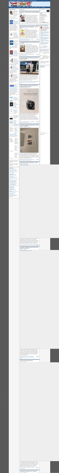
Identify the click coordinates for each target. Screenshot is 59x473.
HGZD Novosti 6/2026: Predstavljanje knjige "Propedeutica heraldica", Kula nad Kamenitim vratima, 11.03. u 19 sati (45, 38)
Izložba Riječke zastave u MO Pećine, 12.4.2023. (29, 162)
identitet (10, 178)
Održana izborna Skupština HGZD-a (26, 360)
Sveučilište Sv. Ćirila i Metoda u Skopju (28, 82)
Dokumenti (31, 7)
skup (24, 24)
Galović (23, 467)
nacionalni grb (12, 184)
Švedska (26, 24)
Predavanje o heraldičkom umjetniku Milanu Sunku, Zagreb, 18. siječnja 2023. (29, 248)
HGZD (10, 175)
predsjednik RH (12, 188)
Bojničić (23, 356)
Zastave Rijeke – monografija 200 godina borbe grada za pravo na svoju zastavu (15, 53)
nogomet (29, 81)
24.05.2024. (22, 14)
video (28, 122)
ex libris (26, 356)
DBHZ (22, 54)
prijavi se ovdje (44, 47)
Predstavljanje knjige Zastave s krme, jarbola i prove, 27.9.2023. (29, 43)
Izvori (39, 7)
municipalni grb (32, 121)
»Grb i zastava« (19, 7)
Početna (11, 7)
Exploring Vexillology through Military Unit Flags (16, 141)
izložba (12, 178)
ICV (16, 177)
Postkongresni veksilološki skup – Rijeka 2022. (28, 471)
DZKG (15, 170)
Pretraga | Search (42, 9)
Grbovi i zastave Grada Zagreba (16, 147)
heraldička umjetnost (31, 356)
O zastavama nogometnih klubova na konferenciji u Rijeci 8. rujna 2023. (29, 58)
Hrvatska (29, 54)
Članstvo (28, 7)
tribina (14, 192)
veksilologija (12, 193)
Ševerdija (33, 81)
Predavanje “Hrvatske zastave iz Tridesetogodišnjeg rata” (29, 13)
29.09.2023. (22, 44)
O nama (15, 7)
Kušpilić (31, 54)
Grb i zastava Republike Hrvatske (16, 155)
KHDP (14, 178)
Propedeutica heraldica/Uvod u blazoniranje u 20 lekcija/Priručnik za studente (16, 23)
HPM (31, 159)
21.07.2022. (22, 472)
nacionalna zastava (30, 244)
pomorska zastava (24, 55)
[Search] (48, 11)
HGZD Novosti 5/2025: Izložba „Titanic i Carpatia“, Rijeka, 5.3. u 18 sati (45, 41)
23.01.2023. (22, 249)
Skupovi (25, 14)
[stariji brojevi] (45, 45)
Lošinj (29, 121)
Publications (11, 165)
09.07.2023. (22, 87)
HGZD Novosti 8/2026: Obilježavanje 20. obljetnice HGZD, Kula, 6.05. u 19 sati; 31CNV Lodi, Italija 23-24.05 (45, 32)
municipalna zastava (26, 244)
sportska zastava (22, 82)
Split (17, 191)
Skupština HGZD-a (14, 191)
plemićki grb (21, 122)
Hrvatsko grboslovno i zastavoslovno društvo (16, 0)
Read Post (37, 24)
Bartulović (23, 81)
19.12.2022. (22, 361)
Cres (22, 121)
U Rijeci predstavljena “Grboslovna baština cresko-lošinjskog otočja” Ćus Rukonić (29, 86)
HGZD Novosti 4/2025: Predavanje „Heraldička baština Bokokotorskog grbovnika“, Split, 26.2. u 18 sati (45, 43)
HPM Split (26, 54)
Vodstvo (23, 7)
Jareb (26, 467)
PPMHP (24, 122)
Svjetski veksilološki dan (29, 44)
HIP (30, 159)
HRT (28, 121)
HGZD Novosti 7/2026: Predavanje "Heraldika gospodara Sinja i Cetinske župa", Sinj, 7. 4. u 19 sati (45, 35)
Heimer (22, 24)
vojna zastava (33, 24)
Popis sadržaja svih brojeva (14, 18)
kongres (17, 178)
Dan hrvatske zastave (24, 159)
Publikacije (25, 87)
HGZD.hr (41, 132)
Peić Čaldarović (29, 467)
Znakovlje (36, 7)
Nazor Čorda (11, 185)
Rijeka (31, 81)
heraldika (15, 174)
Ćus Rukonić (24, 121)
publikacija (12, 189)
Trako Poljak (23, 468)
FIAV (24, 472)
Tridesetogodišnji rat (29, 24)
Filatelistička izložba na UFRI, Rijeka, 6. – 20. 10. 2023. (29, 27)
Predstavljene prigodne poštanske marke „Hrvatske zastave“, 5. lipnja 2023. (29, 125)
